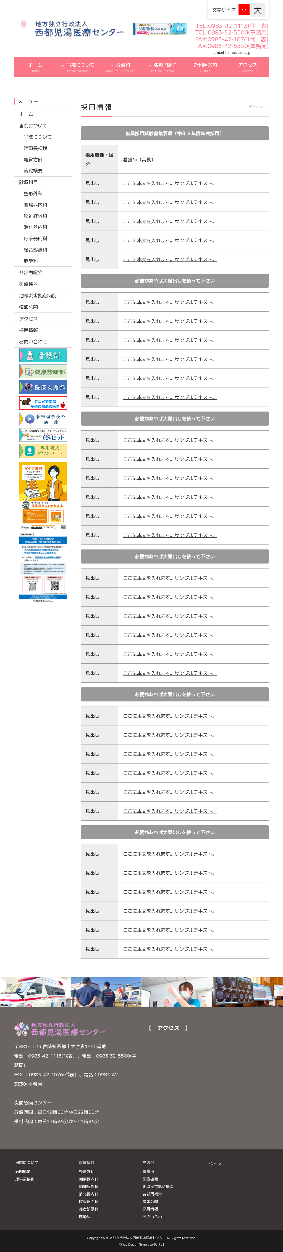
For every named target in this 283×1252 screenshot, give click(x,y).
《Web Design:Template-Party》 (142, 1244)
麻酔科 (31, 260)
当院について (81, 67)
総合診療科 (35, 249)
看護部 (148, 1171)
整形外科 (33, 193)
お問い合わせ (34, 341)
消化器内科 (35, 226)
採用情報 (28, 329)
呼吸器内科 (35, 238)
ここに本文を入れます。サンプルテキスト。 (170, 259)
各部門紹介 (164, 67)
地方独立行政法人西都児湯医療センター (136, 1237)
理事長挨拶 (35, 148)
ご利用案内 (205, 67)
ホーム (35, 67)
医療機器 (28, 283)
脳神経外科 (35, 215)
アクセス (247, 67)
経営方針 (33, 159)
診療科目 (28, 181)
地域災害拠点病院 (38, 295)
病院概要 (33, 170)
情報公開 (28, 306)
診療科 (120, 67)
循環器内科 (35, 204)
